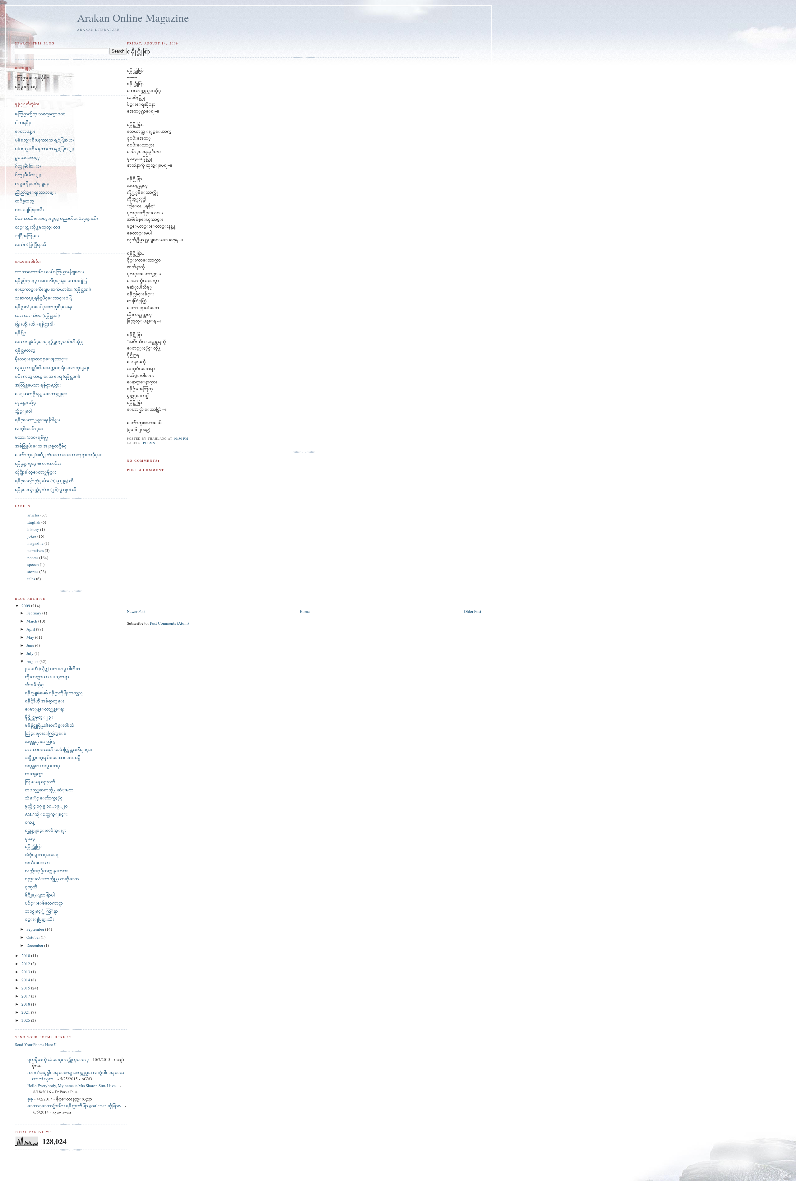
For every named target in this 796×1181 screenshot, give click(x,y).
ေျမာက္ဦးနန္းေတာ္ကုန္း (41, 393)
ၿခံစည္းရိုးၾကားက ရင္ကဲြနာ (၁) (44, 140)
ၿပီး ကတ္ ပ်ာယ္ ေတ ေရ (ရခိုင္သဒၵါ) (47, 376)
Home (305, 611)
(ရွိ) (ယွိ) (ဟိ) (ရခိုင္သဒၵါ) (34, 324)
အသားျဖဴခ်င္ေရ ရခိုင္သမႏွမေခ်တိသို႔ (49, 341)
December (35, 945)
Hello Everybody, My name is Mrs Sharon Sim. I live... (72, 1085)
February (34, 613)
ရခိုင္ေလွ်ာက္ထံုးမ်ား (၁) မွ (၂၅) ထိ (44, 481)
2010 (26, 955)
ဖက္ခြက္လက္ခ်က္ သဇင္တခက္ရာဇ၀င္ (40, 114)
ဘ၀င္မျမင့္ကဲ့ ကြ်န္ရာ (41, 911)
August (32, 661)
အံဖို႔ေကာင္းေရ (41, 854)
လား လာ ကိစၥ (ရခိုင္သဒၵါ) (37, 315)
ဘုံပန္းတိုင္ (25, 402)
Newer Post (136, 611)
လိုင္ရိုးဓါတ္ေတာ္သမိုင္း (35, 472)
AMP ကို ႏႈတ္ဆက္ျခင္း (46, 814)
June (30, 645)
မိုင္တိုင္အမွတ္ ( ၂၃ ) (39, 717)
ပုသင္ (30, 838)
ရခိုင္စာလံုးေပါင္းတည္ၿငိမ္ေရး (43, 306)
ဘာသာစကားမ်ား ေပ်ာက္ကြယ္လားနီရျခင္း (49, 272)
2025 (26, 1020)
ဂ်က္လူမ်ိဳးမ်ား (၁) (28, 166)
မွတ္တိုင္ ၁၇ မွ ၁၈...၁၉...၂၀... (47, 806)
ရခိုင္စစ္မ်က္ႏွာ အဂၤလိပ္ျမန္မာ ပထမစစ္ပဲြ (51, 280)
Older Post (472, 611)
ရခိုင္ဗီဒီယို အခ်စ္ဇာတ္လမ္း (44, 701)
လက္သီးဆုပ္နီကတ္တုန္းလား (46, 870)
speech (33, 564)
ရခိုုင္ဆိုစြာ (33, 846)
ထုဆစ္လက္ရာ (34, 773)
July (30, 653)
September (35, 929)
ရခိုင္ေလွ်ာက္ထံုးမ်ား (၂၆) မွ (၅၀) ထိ (45, 489)
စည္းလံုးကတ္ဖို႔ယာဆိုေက (52, 879)
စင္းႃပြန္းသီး (29, 209)
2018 (26, 1004)
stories (32, 571)
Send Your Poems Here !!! (36, 1044)
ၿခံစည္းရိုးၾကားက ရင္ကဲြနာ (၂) (44, 148)
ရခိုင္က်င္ (20, 333)
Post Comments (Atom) (169, 623)
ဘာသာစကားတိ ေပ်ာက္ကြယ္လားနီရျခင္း (59, 749)
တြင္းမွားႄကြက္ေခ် (45, 733)
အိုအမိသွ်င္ (34, 685)
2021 (26, 1012)
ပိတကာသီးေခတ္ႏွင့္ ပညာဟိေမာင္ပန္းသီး (56, 218)
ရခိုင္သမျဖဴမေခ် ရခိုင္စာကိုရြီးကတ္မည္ (53, 693)
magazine (35, 543)
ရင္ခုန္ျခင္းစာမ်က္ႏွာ (46, 830)
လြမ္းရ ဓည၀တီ (40, 782)
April (31, 629)
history (33, 529)
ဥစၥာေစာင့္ (27, 157)
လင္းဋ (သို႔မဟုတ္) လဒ (37, 227)
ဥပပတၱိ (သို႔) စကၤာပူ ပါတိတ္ (52, 668)
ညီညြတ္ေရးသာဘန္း (35, 192)
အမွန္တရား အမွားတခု (42, 765)
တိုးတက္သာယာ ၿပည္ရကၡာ (47, 676)
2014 (26, 980)
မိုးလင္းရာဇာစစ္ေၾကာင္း (41, 359)
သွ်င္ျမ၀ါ (23, 411)
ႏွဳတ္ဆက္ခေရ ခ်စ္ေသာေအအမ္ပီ (53, 757)
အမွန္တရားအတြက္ (40, 741)
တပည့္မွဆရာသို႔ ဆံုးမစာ (49, 790)
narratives (35, 550)
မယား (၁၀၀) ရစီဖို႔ (32, 437)
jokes (31, 536)
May (30, 637)
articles (33, 515)
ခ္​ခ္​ (30, 1099)
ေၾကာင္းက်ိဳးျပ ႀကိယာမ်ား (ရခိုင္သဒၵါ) (53, 289)
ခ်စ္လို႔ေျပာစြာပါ (40, 895)
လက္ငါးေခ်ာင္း (29, 428)
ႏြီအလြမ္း (27, 236)
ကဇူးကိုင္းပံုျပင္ (32, 183)
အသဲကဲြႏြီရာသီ (30, 244)
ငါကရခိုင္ (23, 122)
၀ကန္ (29, 822)
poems (149, 443)
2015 (26, 988)
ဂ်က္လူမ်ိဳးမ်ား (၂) (28, 175)
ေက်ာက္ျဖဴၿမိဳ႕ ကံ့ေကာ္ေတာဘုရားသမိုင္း (58, 454)
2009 (26, 606)
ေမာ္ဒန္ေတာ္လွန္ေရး (45, 709)
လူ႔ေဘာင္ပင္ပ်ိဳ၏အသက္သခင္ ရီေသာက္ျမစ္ (52, 367)
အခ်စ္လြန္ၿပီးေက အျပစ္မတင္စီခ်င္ (41, 446)
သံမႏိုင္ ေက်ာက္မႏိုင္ (43, 798)
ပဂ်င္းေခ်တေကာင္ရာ (44, 903)
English (33, 522)
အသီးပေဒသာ (37, 862)
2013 (26, 972)
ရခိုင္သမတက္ (25, 350)
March (32, 621)
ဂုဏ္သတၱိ (31, 887)
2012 (26, 963)
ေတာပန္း (25, 131)
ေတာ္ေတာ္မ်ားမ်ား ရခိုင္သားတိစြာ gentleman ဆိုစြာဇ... (75, 1106)
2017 (26, 996)
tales (31, 578)
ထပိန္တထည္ (24, 201)
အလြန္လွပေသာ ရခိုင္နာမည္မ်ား (38, 385)
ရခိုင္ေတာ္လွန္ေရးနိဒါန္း (37, 420)
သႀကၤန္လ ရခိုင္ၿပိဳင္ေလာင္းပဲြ (43, 298)
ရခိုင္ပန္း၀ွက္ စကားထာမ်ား (38, 463)
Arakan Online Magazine (133, 17)
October (33, 937)
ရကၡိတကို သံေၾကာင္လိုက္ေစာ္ (58, 1059)
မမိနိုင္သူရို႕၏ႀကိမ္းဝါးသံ (49, 725)
